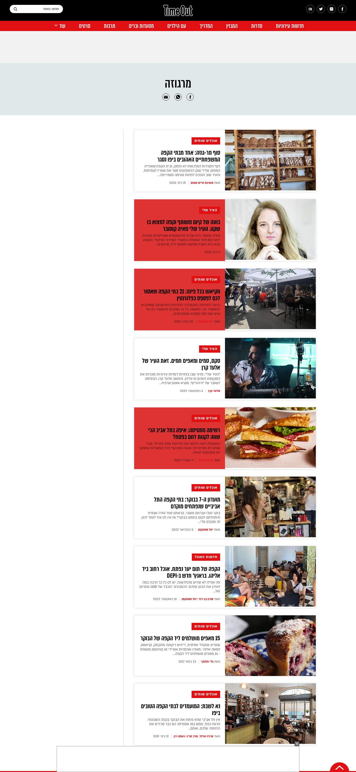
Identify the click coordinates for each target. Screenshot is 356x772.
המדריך (206, 26)
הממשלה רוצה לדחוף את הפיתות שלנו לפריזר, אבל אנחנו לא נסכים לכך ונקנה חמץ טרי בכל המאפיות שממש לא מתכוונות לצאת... (180, 448)
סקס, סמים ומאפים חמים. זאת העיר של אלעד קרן (181, 364)
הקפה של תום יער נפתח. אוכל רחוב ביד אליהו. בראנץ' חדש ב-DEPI (181, 572)
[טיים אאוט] (178, 13)
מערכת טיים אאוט (202, 183)
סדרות (256, 26)
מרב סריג (192, 736)
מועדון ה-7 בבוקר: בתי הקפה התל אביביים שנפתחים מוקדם (187, 503)
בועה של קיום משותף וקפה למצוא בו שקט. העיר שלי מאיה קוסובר (183, 225)
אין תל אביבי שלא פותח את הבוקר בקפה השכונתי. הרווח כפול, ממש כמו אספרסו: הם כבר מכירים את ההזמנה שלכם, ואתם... (183, 724)
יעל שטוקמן (205, 322)
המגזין (232, 26)
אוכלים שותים (205, 140)
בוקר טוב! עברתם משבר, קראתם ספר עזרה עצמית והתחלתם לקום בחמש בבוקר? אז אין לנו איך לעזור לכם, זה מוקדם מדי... (180, 517)
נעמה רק (179, 736)
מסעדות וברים (141, 26)
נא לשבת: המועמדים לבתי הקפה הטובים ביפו (180, 709)
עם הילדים (176, 26)
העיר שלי (209, 210)
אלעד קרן (214, 391)
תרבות (109, 26)
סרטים (84, 26)
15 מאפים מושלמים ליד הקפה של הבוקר (180, 638)
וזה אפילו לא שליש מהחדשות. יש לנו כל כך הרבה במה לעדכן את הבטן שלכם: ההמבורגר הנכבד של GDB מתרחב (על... (179, 586)
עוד (62, 26)
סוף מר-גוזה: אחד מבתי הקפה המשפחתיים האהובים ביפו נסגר (188, 156)
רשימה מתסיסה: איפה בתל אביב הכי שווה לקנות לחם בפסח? (184, 433)
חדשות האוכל (206, 557)
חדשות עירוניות (290, 26)
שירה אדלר (206, 736)
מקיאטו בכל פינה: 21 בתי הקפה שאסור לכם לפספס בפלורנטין (181, 295)
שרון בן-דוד (206, 460)
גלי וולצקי (207, 662)
